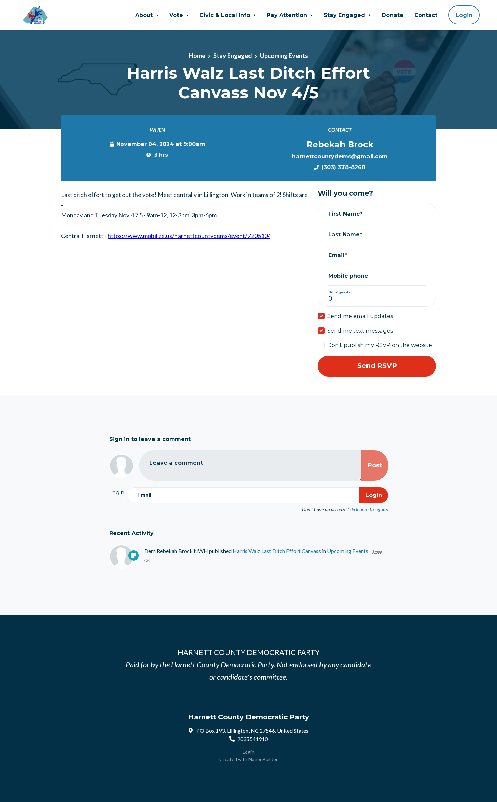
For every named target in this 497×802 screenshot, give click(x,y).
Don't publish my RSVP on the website (379, 345)
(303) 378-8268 (343, 167)
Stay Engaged (345, 14)
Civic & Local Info (225, 14)
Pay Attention (288, 14)
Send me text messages (360, 330)
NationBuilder (263, 759)
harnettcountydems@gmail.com (340, 156)
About (145, 14)
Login (464, 14)
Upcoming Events (284, 55)
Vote (177, 14)
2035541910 (252, 738)
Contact (425, 14)
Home (197, 55)
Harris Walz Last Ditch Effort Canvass (277, 551)
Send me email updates (360, 316)
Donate (392, 14)
